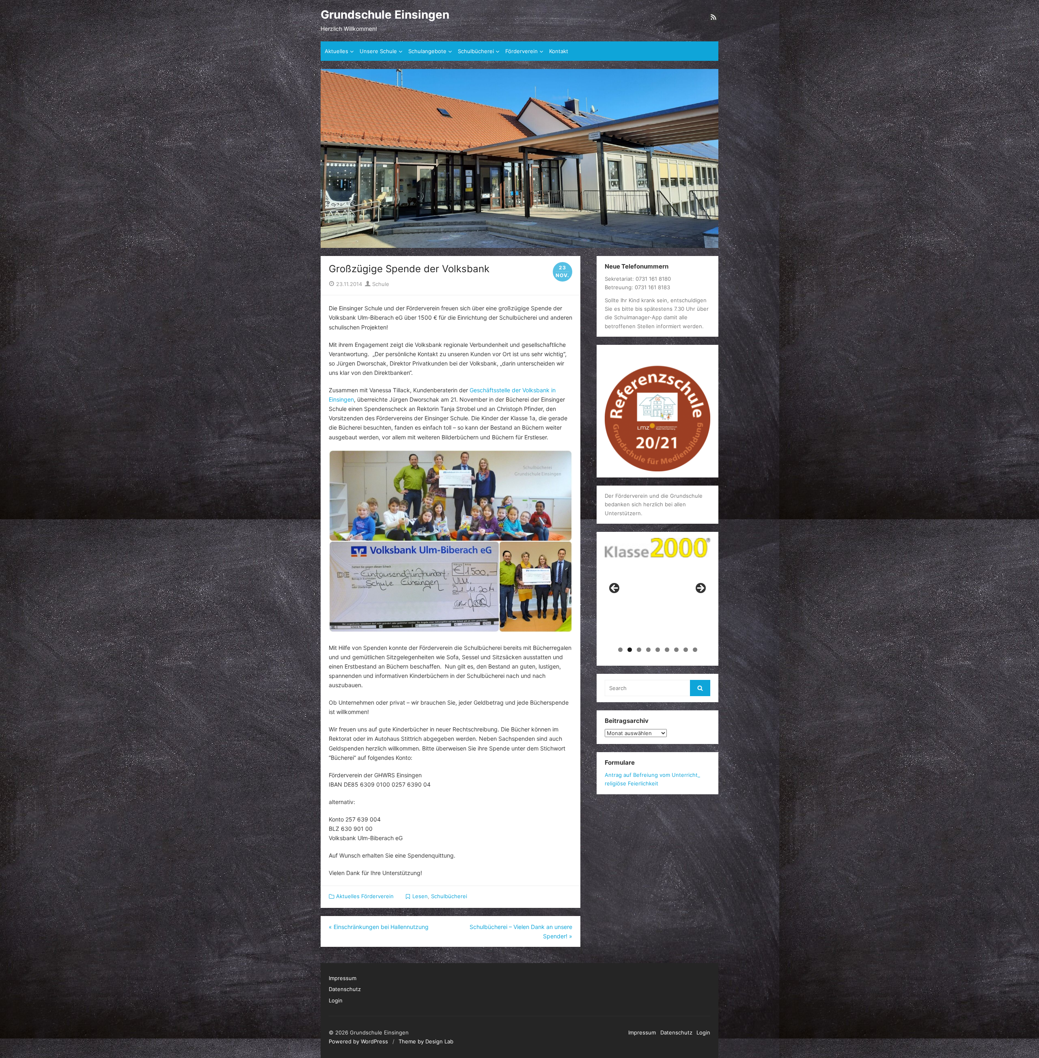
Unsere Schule (378, 51)
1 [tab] (620, 649)
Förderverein (521, 51)
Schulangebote (427, 51)
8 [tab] (685, 649)
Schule (380, 284)
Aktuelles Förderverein (365, 896)
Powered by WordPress (358, 1041)
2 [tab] (629, 649)
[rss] (713, 17)
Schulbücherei (476, 51)
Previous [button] (615, 589)
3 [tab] (639, 649)
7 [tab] (676, 649)
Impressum (342, 978)
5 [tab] (657, 649)
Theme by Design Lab (426, 1041)
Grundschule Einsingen (385, 15)
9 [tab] (695, 649)
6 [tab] (667, 649)
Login (336, 1000)
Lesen (420, 896)
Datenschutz (345, 989)
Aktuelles (336, 51)
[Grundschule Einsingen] (519, 158)
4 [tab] (648, 649)
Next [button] (700, 589)
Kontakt (558, 51)
